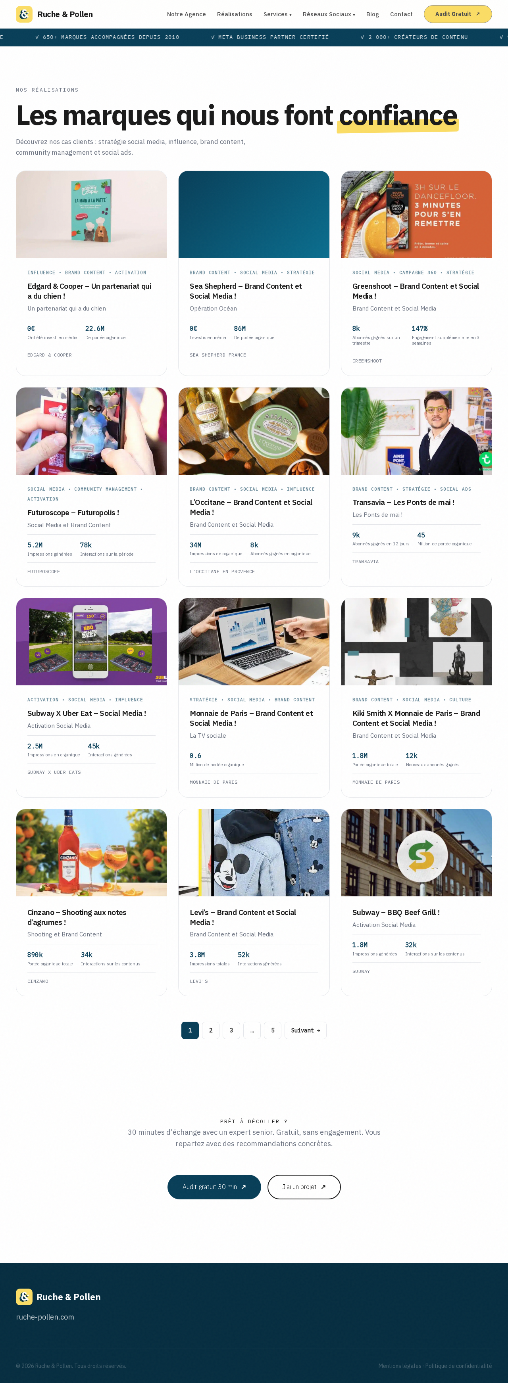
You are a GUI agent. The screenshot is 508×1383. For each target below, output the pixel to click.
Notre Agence (186, 14)
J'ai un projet (304, 1187)
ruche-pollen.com (45, 1317)
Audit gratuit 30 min (214, 1187)
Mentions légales (400, 1366)
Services (278, 14)
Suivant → (305, 1030)
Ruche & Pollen (64, 14)
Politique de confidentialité (458, 1366)
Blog (372, 14)
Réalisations (234, 14)
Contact (401, 14)
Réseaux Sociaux (329, 14)
